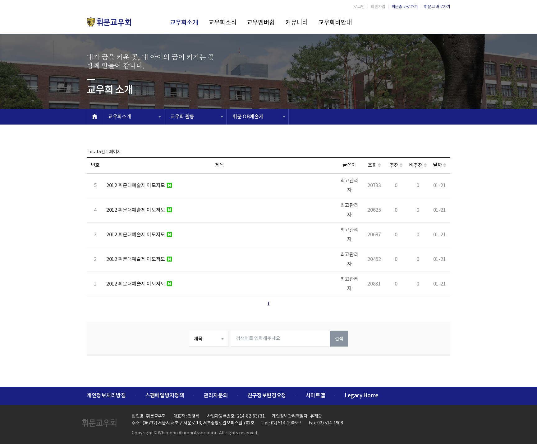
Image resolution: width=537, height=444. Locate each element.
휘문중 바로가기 (405, 7)
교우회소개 (184, 22)
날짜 (438, 165)
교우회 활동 (182, 117)
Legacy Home (362, 396)
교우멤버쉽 (261, 22)
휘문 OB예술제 (247, 117)
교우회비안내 (335, 22)
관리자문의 (216, 396)
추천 (394, 165)
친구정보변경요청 (266, 396)
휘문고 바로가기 (437, 7)
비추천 (416, 165)
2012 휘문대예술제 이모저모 (136, 185)
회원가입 (378, 7)
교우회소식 (222, 22)
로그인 (359, 7)
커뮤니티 (296, 22)
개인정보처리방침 (106, 396)
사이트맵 (315, 396)
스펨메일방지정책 (164, 396)
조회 (373, 165)
